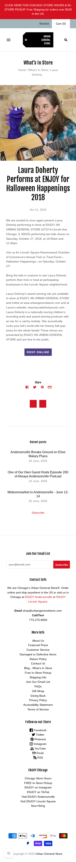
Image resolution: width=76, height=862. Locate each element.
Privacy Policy (38, 700)
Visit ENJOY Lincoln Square (38, 801)
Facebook (39, 730)
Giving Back (38, 695)
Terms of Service (38, 709)
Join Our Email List (38, 681)
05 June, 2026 (38, 501)
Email (40, 753)
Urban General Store (48, 853)
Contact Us (38, 663)
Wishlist (44, 23)
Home (22, 70)
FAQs (38, 686)
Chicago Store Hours (38, 778)
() (61, 23)
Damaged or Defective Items (38, 654)
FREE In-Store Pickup (38, 783)
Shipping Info (38, 677)
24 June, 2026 (38, 481)
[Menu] (8, 40)
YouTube (40, 748)
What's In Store (38, 70)
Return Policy (38, 659)
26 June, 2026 (38, 460)
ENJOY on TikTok (38, 792)
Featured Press (38, 645)
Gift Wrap (38, 691)
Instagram (40, 743)
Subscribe (38, 512)
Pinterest (40, 739)
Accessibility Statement (38, 704)
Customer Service (38, 649)
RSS (39, 757)
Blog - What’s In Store (38, 668)
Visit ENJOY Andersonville (38, 796)
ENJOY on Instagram (38, 787)
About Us (38, 640)
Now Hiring (38, 805)
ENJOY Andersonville (38, 597)
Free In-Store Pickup (38, 672)
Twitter (39, 734)
